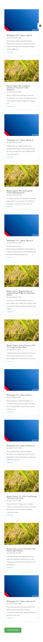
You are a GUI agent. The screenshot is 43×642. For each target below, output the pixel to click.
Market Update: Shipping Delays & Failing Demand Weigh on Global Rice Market (21, 293)
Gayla (10, 38)
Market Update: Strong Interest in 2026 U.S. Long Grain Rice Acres (21, 346)
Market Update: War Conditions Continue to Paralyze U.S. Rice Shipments (18, 88)
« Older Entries (13, 630)
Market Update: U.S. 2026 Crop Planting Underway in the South (21, 497)
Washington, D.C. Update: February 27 (21, 446)
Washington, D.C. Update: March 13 (20, 240)
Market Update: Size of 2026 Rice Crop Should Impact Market (21, 550)
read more (10, 52)
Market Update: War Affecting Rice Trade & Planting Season (20, 192)
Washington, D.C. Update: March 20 (20, 140)
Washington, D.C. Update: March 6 (19, 395)
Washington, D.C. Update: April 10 (19, 35)
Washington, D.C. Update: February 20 (21, 601)
